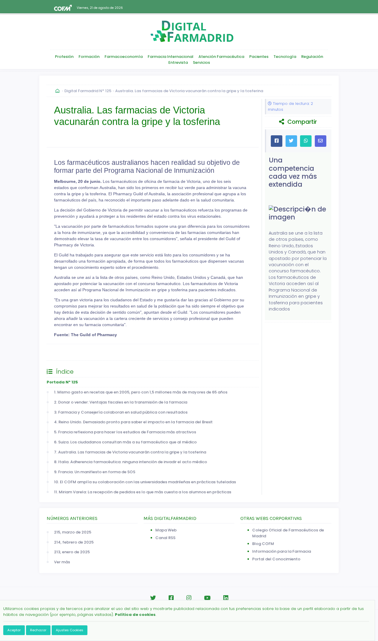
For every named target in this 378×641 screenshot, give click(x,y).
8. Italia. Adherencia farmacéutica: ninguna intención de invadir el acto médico (130, 462)
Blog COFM (263, 543)
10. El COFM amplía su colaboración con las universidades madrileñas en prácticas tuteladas (145, 482)
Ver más (62, 562)
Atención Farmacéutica (221, 56)
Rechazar (38, 630)
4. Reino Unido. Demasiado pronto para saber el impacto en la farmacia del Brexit (133, 422)
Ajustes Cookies (69, 630)
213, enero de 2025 (72, 552)
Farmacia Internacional (170, 56)
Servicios (201, 62)
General (61, 351)
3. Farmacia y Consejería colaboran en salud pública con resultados (121, 412)
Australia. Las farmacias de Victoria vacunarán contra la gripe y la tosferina (189, 91)
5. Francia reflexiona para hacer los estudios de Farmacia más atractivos (125, 432)
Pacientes (258, 56)
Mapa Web (166, 530)
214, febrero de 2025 (74, 542)
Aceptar (14, 630)
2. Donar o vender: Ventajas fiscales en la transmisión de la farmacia (120, 402)
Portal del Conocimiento (276, 559)
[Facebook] (171, 598)
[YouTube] (207, 598)
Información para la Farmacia (281, 551)
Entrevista (178, 62)
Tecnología (284, 56)
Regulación (312, 56)
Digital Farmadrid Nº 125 (87, 91)
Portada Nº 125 (62, 382)
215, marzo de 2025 (72, 532)
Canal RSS (165, 538)
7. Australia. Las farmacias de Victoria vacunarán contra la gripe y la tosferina (130, 452)
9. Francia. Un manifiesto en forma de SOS (94, 472)
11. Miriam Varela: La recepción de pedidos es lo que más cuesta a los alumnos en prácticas (142, 492)
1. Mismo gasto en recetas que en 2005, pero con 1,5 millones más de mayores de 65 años (140, 392)
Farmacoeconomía (124, 56)
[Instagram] (188, 598)
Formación (89, 56)
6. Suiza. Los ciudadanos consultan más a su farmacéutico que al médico (125, 442)
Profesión (64, 56)
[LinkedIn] (225, 598)
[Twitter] (153, 598)
